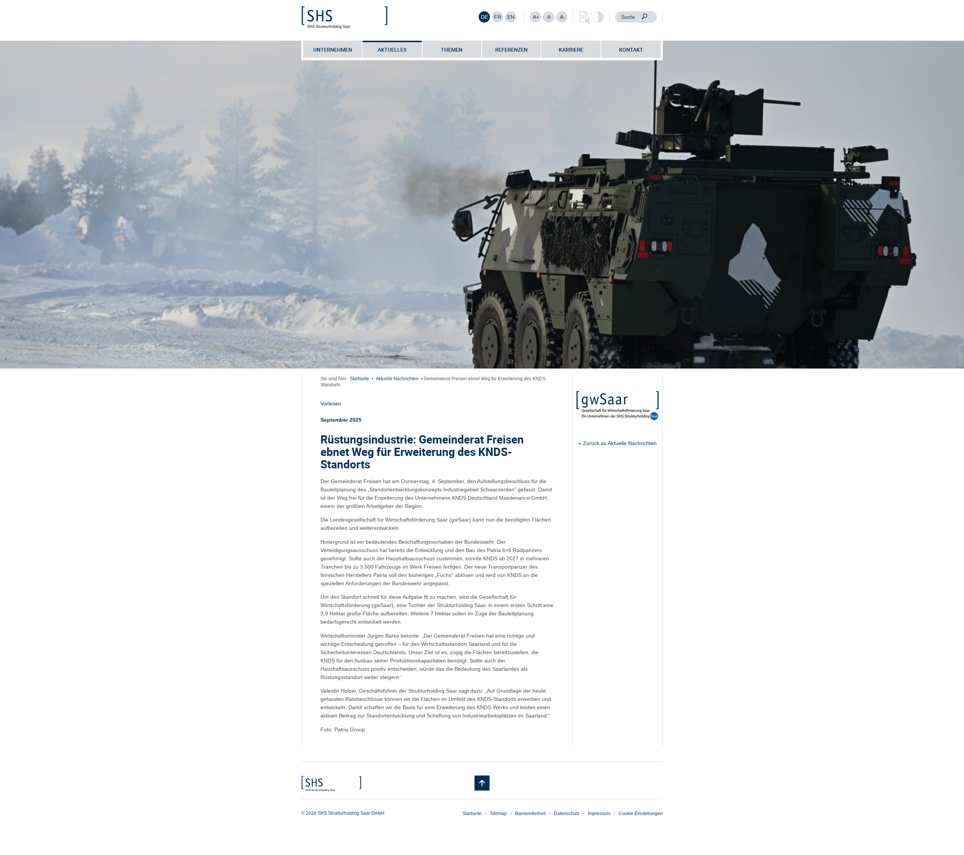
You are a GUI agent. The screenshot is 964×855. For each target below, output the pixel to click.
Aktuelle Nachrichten (397, 378)
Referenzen (511, 49)
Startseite (359, 378)
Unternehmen (332, 49)
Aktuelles (392, 49)
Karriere (571, 49)
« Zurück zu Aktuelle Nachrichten (617, 443)
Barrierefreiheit (530, 813)
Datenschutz (567, 813)
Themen (451, 49)
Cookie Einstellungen (641, 813)
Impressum (599, 813)
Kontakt (631, 49)
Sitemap (498, 813)
